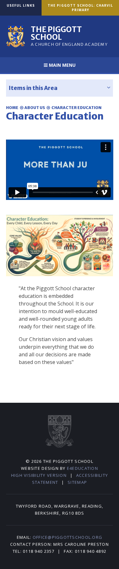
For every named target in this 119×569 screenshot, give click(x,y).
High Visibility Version (39, 475)
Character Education (76, 107)
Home (12, 107)
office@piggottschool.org (67, 537)
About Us (34, 107)
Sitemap (77, 482)
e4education (82, 468)
